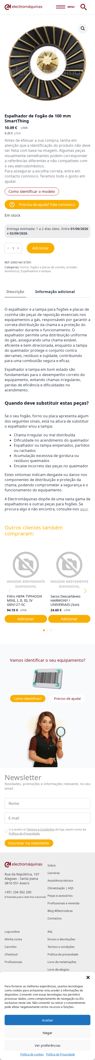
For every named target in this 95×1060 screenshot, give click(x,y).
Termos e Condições (40, 829)
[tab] (15, 291)
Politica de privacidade (63, 954)
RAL (50, 932)
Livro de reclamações (62, 962)
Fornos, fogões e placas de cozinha (42, 267)
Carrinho (11, 947)
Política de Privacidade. (24, 833)
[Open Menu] (60, 6)
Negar (47, 1032)
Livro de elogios (58, 969)
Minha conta (13, 939)
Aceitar (47, 1020)
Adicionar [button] (26, 618)
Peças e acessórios (60, 896)
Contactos (55, 918)
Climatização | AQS (61, 888)
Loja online (12, 932)
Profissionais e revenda (63, 903)
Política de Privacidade (60, 1054)
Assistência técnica (60, 880)
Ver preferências (47, 1045)
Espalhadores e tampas (36, 271)
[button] (88, 977)
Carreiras (54, 873)
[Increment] (18, 248)
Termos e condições (61, 947)
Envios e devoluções (61, 939)
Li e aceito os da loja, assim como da (47, 831)
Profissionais (13, 962)
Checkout (11, 954)
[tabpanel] (47, 409)
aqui (84, 509)
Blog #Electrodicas (60, 911)
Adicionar (40, 248)
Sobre (52, 865)
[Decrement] (8, 248)
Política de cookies (32, 1054)
